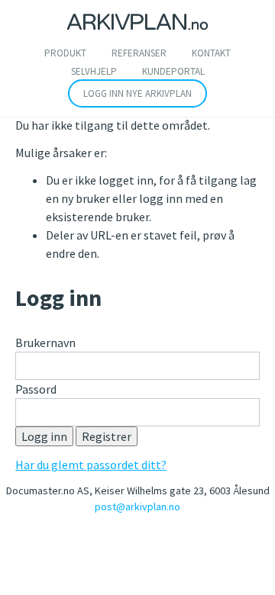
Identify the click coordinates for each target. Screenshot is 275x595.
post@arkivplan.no (137, 506)
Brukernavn (45, 342)
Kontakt (211, 53)
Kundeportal (173, 71)
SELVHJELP (94, 71)
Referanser (139, 53)
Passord (36, 389)
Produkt (65, 53)
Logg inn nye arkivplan (137, 93)
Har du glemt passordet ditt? (91, 464)
